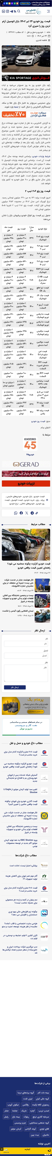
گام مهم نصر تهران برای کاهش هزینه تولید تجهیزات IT (21, 877)
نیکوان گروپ (13, 1105)
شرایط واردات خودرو (41, 156)
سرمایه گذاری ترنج (41, 1117)
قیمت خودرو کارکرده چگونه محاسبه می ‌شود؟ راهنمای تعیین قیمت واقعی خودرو (20, 765)
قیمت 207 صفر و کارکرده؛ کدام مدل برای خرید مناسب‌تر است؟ (20, 753)
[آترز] (44, 925)
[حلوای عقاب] (44, 901)
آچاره (32, 1111)
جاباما (14, 1111)
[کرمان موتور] (44, 778)
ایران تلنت (27, 1099)
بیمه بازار (16, 1117)
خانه (48, 32)
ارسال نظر (15, 687)
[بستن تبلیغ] (1, 1)
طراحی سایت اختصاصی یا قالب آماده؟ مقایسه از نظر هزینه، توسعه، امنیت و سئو (19, 925)
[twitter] (26, 513)
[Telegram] (11, 11)
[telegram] (32, 513)
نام (47, 638)
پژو (37, 500)
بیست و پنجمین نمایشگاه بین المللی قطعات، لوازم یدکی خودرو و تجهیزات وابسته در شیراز (18, 598)
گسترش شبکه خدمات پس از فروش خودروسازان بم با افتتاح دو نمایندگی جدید (21, 778)
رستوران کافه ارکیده (40, 1105)
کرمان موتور (16, 1129)
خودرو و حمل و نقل (35, 32)
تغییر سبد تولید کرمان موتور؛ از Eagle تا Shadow (20, 791)
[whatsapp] (15, 513)
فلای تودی (44, 1129)
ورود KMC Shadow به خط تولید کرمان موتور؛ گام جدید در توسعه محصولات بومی (20, 843)
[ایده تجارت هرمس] (44, 829)
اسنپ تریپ (43, 1111)
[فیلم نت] (44, 937)
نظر (46, 662)
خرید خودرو (29, 500)
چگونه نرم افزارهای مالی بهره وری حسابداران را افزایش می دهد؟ (22, 913)
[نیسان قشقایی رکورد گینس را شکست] (42, 616)
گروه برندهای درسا (26, 1092)
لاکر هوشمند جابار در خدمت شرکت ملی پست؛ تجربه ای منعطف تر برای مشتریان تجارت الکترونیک (18, 583)
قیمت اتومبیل (17, 500)
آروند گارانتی (30, 1129)
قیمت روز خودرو (38, 421)
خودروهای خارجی (14, 496)
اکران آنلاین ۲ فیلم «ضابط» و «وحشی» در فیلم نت (20, 937)
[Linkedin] (3, 11)
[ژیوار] (44, 865)
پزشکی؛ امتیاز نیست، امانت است (23, 865)
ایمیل (46, 650)
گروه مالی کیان (42, 1099)
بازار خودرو (27, 496)
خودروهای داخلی (27, 503)
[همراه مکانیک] (44, 753)
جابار (6, 1111)
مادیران (46, 1135)
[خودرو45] (30, 443)
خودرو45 (30, 454)
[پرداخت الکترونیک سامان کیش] (44, 950)
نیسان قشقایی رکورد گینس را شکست (17, 610)
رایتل (6, 1117)
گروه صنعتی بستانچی (39, 1123)
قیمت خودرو (38, 496)
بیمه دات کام (43, 1092)
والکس (25, 1105)
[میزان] (44, 913)
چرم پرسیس (20, 1123)
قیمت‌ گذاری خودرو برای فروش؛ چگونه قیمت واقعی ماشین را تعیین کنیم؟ (21, 803)
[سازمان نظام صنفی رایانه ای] (44, 877)
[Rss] (15, 11)
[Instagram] (7, 11)
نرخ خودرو (14, 503)
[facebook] (21, 513)
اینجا (16, 107)
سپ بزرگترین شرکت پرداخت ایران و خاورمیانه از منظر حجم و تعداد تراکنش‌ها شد (19, 949)
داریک (23, 1111)
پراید (42, 500)
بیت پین (35, 1135)
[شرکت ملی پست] (44, 815)
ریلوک (26, 1117)
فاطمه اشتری (41, 40)
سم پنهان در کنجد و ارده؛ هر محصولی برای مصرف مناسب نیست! (21, 901)
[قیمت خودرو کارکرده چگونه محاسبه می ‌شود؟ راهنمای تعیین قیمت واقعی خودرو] (26, 545)
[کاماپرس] (33, 11)
